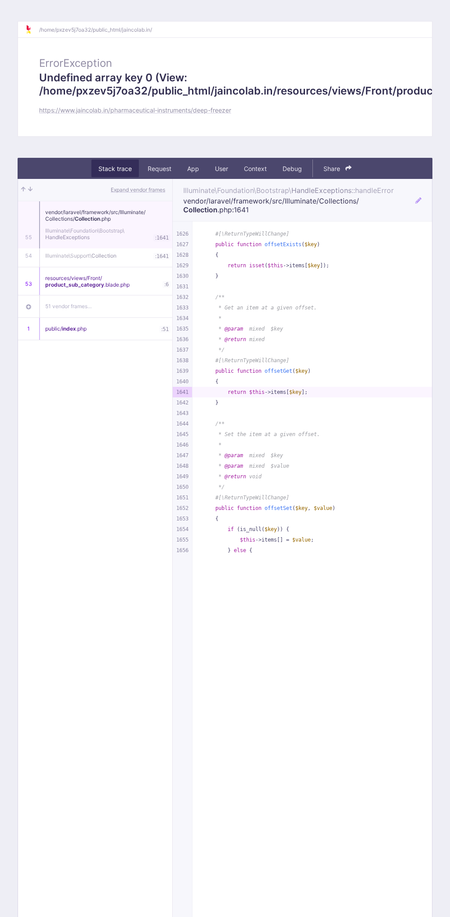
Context (255, 168)
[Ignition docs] (32, 29)
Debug (292, 168)
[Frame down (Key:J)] (30, 190)
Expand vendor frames (138, 189)
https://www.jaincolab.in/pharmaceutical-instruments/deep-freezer (135, 110)
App (193, 168)
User (221, 168)
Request (159, 168)
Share (332, 168)
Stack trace (115, 168)
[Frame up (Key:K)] (23, 190)
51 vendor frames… (68, 306)
